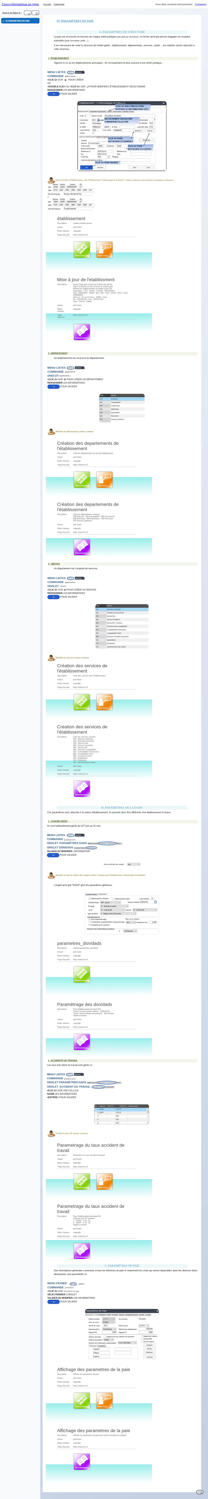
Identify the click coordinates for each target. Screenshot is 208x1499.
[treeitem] (20, 20)
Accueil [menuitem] (47, 4)
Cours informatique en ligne (20, 4)
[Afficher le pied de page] (199, 1492)
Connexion (200, 4)
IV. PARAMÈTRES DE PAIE (18, 20)
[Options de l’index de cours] (27, 13)
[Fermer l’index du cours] (35, 13)
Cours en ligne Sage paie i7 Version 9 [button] (12, 12)
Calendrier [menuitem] (59, 4)
